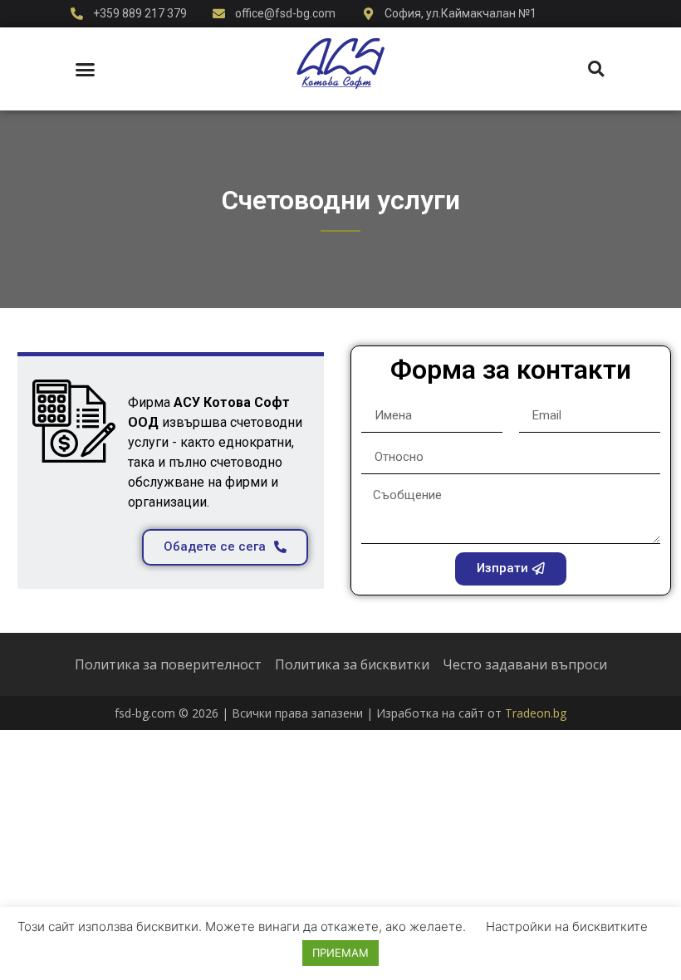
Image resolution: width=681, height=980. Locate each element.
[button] (85, 69)
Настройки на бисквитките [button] (567, 926)
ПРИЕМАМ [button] (340, 952)
